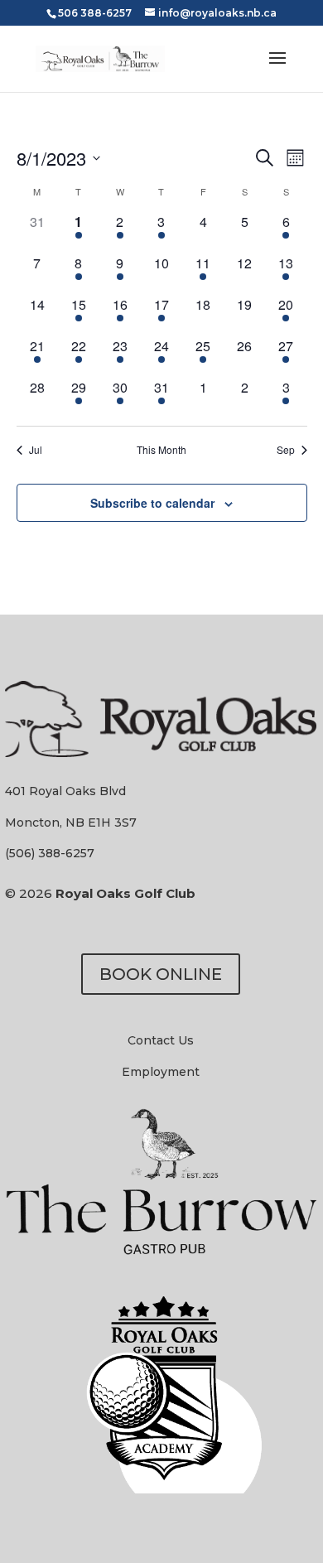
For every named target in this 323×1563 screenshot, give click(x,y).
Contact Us (161, 1040)
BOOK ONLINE (160, 974)
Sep (286, 449)
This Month (161, 449)
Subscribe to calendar (152, 502)
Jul (35, 449)
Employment (161, 1071)
